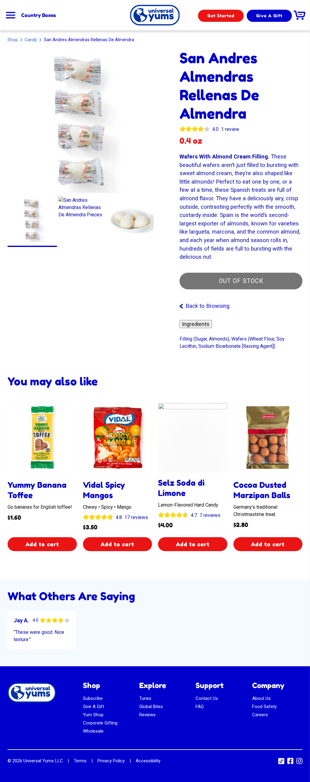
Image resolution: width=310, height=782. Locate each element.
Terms (80, 761)
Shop (13, 39)
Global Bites (151, 706)
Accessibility (148, 761)
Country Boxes (38, 15)
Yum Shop (93, 714)
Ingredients (195, 324)
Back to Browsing (207, 306)
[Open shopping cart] (299, 15)
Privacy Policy (111, 761)
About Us (261, 698)
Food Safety (264, 706)
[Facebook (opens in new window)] (290, 763)
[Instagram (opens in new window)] (299, 763)
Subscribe (93, 698)
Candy (31, 39)
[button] (32, 219)
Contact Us (207, 698)
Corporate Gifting (100, 723)
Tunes (145, 698)
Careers (260, 714)
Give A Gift (269, 15)
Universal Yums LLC (43, 761)
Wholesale (93, 731)
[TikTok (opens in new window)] (281, 762)
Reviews (147, 714)
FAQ (200, 706)
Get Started (220, 15)
